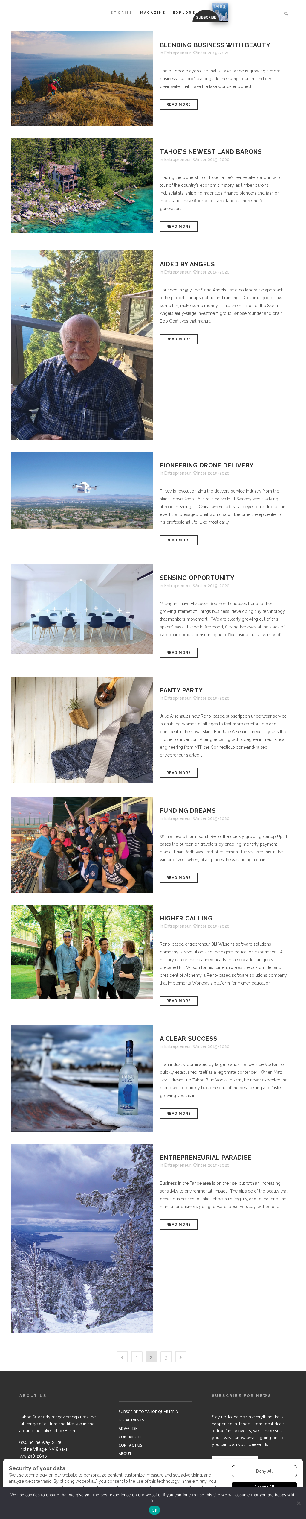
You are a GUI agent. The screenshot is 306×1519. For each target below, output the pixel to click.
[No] (299, 1503)
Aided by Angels (187, 264)
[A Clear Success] (82, 1078)
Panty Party (181, 690)
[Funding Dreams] (82, 845)
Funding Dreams (188, 810)
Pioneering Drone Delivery (207, 465)
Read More (178, 104)
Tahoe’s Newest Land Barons (211, 151)
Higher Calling (186, 918)
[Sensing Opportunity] (82, 609)
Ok (154, 1510)
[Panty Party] (82, 730)
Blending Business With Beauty (215, 45)
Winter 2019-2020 (211, 53)
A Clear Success (188, 1038)
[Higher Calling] (82, 952)
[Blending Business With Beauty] (82, 78)
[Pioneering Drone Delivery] (82, 490)
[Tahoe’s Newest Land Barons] (82, 185)
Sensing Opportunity (197, 577)
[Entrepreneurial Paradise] (82, 1238)
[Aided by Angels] (82, 345)
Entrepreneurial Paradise (206, 1157)
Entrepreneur (177, 53)
